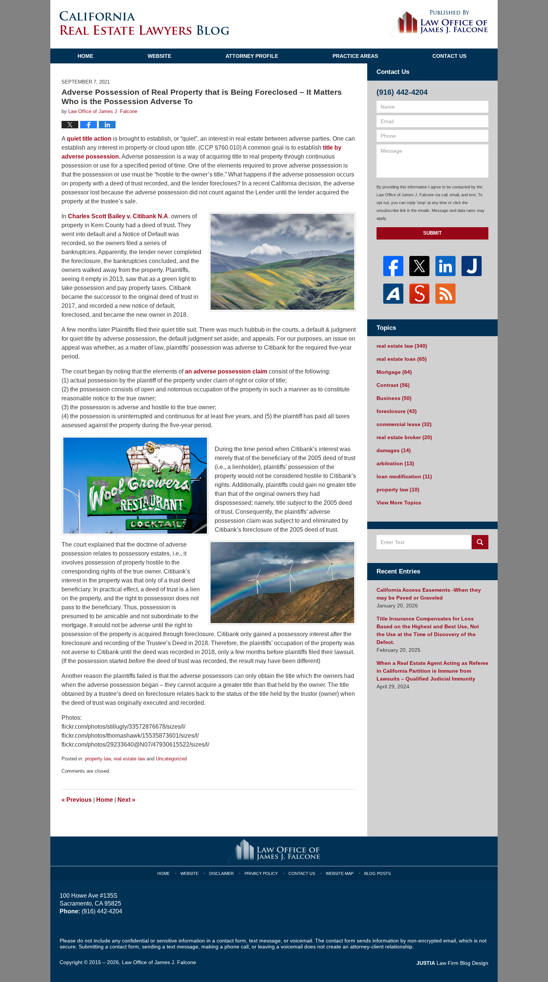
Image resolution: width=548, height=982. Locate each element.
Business (394, 398)
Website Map (339, 873)
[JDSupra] (419, 294)
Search (480, 542)
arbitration (395, 463)
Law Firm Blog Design (452, 963)
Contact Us (449, 56)
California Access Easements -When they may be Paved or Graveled (429, 594)
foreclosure (397, 411)
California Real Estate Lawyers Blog (144, 23)
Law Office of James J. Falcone (159, 962)
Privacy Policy (261, 873)
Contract (393, 385)
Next (126, 800)
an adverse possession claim (227, 371)
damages (394, 450)
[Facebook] (393, 266)
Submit (432, 233)
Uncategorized (171, 758)
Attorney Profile (252, 56)
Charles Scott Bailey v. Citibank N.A (118, 216)
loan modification (404, 476)
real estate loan (402, 359)
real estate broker (404, 437)
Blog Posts (377, 873)
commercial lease (404, 424)
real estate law (129, 758)
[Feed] (445, 294)
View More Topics (399, 503)
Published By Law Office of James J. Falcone (438, 23)
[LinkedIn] (445, 266)
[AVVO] (393, 294)
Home (85, 56)
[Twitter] (419, 266)
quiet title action (89, 138)
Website (159, 56)
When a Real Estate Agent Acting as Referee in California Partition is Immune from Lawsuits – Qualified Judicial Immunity (432, 671)
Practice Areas (355, 56)
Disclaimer (221, 873)
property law (98, 758)
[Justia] (472, 266)
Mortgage (394, 372)
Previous (77, 800)
